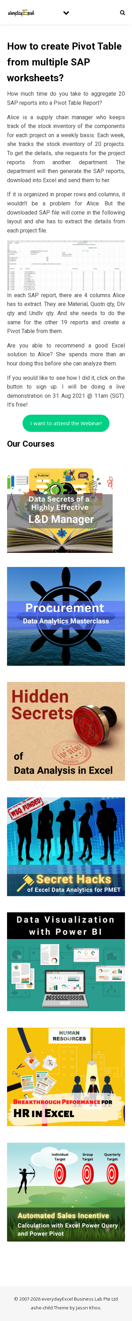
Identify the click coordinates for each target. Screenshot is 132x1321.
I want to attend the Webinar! (66, 423)
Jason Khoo (88, 1307)
